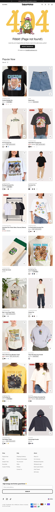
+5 (10, 189)
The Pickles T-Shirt (7, 439)
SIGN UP (27, 491)
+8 (10, 104)
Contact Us (19, 469)
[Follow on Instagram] (7, 499)
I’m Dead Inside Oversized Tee (35, 227)
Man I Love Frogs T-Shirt (8, 312)
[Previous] (11, 1)
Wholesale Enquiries (38, 461)
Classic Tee (31, 312)
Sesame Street (31, 352)
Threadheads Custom (6, 98)
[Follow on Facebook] (3, 499)
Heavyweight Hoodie (33, 439)
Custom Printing (6, 466)
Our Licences (37, 459)
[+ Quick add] (50, 94)
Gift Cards (36, 472)
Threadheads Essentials (32, 183)
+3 (10, 400)
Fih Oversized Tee (6, 142)
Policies (18, 466)
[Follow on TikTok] (11, 499)
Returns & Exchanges (22, 459)
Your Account (20, 461)
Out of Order (30, 437)
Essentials (4, 464)
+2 (36, 273)
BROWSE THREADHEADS (27, 46)
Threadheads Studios (6, 140)
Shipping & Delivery (21, 456)
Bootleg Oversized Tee (8, 185)
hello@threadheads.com (31, 50)
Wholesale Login (38, 464)
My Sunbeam (30, 395)
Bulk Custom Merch (38, 466)
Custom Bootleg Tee (7, 100)
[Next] (43, 1)
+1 (36, 146)
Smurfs (29, 98)
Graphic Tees (5, 461)
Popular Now (5, 456)
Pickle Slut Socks (6, 270)
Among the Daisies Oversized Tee (36, 397)
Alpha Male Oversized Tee (34, 142)
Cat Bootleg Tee (6, 397)
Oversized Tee (31, 185)
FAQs (18, 464)
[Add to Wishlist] (24, 68)
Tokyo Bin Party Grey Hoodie (35, 354)
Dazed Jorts (31, 100)
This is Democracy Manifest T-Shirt (11, 354)
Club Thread (37, 469)
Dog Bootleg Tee (32, 270)
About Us (36, 456)
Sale (3, 459)
